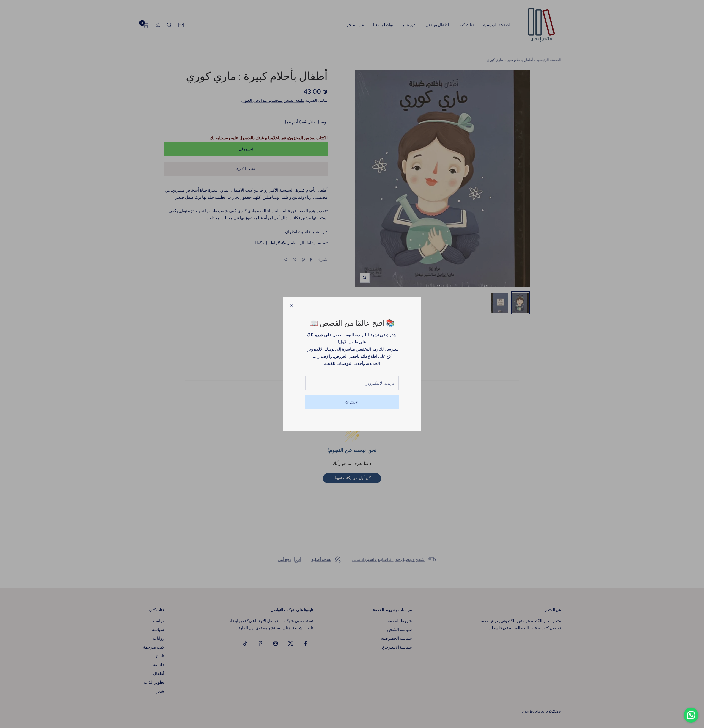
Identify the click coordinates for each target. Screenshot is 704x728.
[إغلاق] (292, 305)
